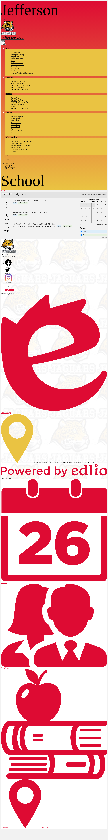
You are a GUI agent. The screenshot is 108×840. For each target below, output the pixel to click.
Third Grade (15, 125)
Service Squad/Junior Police (20, 85)
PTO (13, 106)
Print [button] (82, 194)
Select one (104, 238)
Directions (44, 828)
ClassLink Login (10, 169)
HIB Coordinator (17, 63)
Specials (14, 129)
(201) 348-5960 (74, 462)
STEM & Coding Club (19, 149)
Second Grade (16, 123)
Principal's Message (17, 55)
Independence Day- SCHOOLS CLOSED (30, 212)
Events (85, 231)
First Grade (15, 121)
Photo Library (16, 147)
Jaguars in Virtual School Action (22, 141)
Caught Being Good (18, 83)
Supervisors (15, 57)
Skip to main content (8, 20)
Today (82, 224)
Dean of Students (17, 59)
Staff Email (9, 165)
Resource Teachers (17, 131)
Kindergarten (15, 119)
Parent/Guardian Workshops (20, 145)
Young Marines (16, 143)
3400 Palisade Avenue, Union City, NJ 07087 (48, 462)
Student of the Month (18, 81)
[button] (8, 48)
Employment (9, 290)
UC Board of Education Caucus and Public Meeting (34, 224)
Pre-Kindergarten (17, 117)
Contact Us (15, 71)
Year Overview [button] (92, 194)
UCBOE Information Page (20, 102)
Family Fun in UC (17, 104)
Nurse (13, 61)
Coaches (14, 133)
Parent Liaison (16, 69)
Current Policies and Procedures (22, 73)
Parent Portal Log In (18, 100)
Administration (16, 52)
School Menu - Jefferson (19, 89)
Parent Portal (15, 98)
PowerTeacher (10, 167)
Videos (13, 151)
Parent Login (9, 163)
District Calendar (88, 235)
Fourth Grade (15, 127)
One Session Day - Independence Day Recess (31, 200)
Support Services (17, 67)
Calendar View (101, 224)
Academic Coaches (17, 65)
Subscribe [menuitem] (102, 194)
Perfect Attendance (17, 87)
